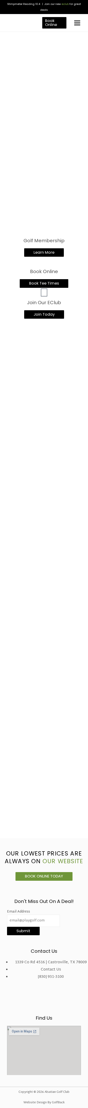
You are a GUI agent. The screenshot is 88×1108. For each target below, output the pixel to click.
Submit (23, 931)
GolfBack (58, 1102)
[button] (54, 23)
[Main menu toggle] (77, 23)
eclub (65, 4)
